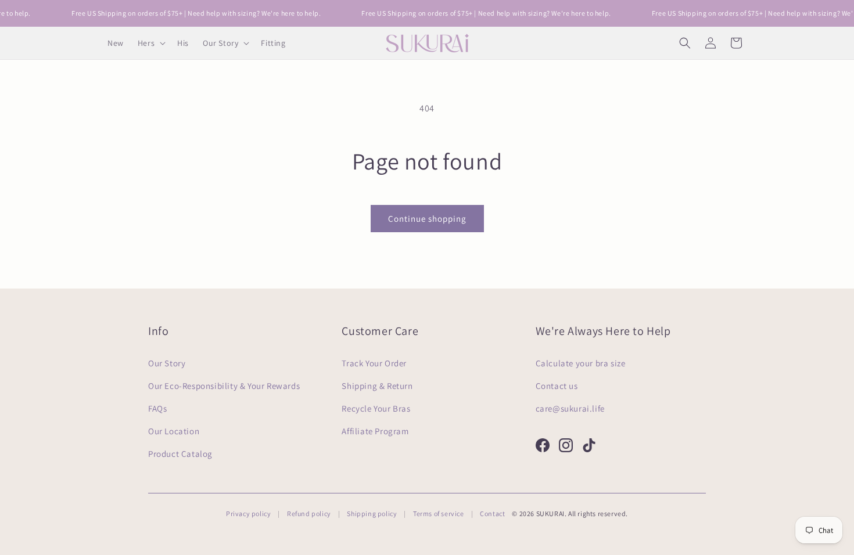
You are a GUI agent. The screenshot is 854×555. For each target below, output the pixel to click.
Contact (492, 513)
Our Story (166, 363)
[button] (150, 43)
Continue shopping (427, 218)
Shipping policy (372, 513)
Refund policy (309, 513)
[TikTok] (589, 445)
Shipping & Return (377, 385)
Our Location (173, 431)
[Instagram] (566, 445)
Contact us (557, 385)
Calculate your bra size (581, 363)
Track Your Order (374, 363)
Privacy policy (248, 513)
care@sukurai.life (570, 408)
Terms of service (438, 513)
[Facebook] (543, 445)
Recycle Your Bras (376, 408)
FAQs (157, 408)
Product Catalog (180, 453)
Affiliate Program (375, 431)
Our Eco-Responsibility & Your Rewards (224, 385)
